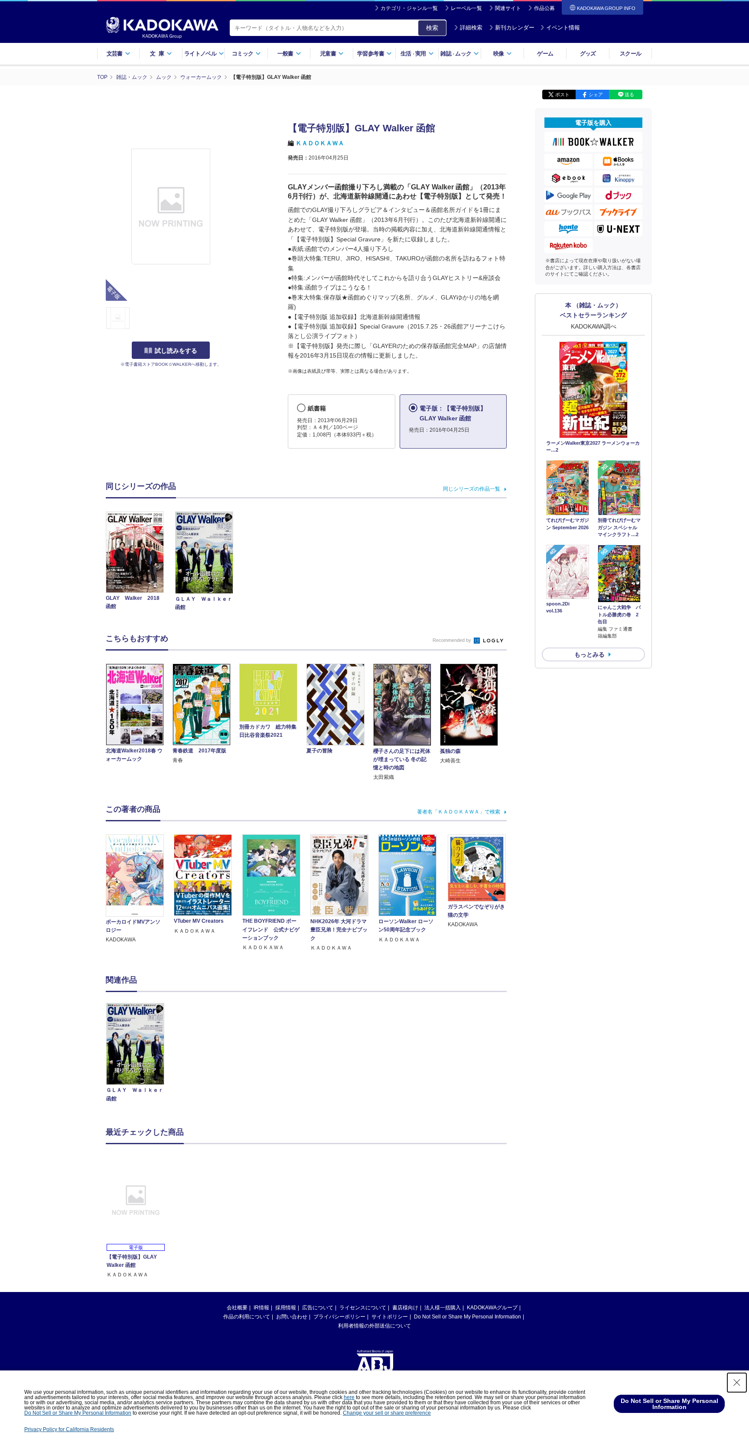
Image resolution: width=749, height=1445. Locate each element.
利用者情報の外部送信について (374, 1326)
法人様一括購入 (442, 1308)
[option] (140, 1053)
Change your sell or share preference (387, 1413)
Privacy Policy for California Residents (69, 1429)
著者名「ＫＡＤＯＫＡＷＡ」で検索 (458, 812)
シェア (596, 94)
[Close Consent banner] (736, 1382)
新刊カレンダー (514, 27)
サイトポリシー (389, 1317)
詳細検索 (471, 27)
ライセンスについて (362, 1308)
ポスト (562, 94)
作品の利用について (246, 1317)
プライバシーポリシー (339, 1317)
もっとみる (589, 654)
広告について (317, 1308)
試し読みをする (176, 350)
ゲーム (545, 53)
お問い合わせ (291, 1317)
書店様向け (405, 1308)
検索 (432, 27)
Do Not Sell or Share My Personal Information (467, 1316)
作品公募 (544, 8)
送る (629, 94)
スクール (630, 53)
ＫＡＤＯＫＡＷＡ (320, 143)
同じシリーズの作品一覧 (471, 489)
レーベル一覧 (466, 8)
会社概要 (237, 1308)
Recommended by (452, 640)
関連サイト (508, 8)
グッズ (588, 53)
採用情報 (285, 1308)
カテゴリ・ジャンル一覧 (409, 8)
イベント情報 (563, 27)
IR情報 (261, 1308)
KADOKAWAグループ (492, 1308)
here (349, 1397)
